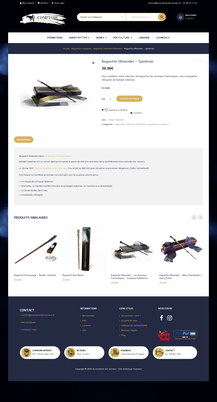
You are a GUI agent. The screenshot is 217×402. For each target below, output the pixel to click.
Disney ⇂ (101, 37)
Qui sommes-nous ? (131, 315)
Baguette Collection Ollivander (107, 48)
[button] (93, 63)
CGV (84, 330)
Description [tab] (23, 139)
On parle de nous (129, 320)
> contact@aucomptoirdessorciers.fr (37, 315)
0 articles (189, 18)
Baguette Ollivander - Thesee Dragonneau (197, 61)
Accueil (66, 48)
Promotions (54, 37)
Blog (123, 335)
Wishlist (44, 3)
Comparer (138, 113)
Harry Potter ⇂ (79, 37)
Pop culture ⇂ (122, 37)
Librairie (144, 37)
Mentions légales (129, 330)
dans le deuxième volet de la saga (51, 168)
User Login (59, 3)
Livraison (86, 325)
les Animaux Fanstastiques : (57, 156)
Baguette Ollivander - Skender (201, 61)
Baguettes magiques (81, 48)
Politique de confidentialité (134, 325)
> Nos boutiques (28, 322)
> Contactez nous (28, 329)
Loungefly (163, 37)
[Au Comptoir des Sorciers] (43, 19)
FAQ (84, 320)
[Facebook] (161, 318)
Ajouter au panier (129, 99)
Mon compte (28, 3)
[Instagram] (169, 318)
